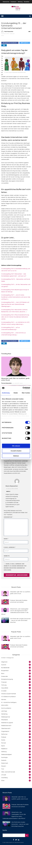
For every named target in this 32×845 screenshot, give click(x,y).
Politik (3, 740)
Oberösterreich (5, 728)
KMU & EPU (4, 705)
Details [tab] (16, 392)
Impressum (13, 1)
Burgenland (4, 670)
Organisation (5, 731)
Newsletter (26, 1)
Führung (3, 685)
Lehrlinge (4, 711)
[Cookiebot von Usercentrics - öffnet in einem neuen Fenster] (23, 388)
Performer (4, 734)
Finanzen (4, 682)
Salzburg (4, 751)
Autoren (3, 664)
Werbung (20, 1)
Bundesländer (5, 667)
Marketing (4, 714)
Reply (8, 491)
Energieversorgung (7, 679)
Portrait (3, 743)
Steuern (3, 766)
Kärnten (3, 699)
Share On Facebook (10, 43)
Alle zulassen (16, 445)
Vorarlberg (4, 777)
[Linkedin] (18, 840)
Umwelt (3, 775)
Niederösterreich (6, 725)
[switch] (27, 427)
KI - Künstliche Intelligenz (8, 702)
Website (7, 555)
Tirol (2, 769)
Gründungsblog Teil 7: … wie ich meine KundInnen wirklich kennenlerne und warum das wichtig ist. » (15, 297)
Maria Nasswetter (8, 31)
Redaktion (4, 748)
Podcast (3, 737)
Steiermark (4, 763)
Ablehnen (16, 456)
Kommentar (8, 517)
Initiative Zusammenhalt (8, 693)
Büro (2, 673)
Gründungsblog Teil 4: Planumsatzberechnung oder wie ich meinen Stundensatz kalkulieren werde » (15, 317)
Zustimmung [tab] (6, 392)
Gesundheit (4, 688)
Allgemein (4, 662)
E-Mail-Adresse (10, 547)
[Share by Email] (4, 45)
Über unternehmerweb (8, 772)
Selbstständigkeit (6, 754)
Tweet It (25, 43)
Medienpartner (5, 717)
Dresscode (4, 676)
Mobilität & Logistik (7, 722)
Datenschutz (6, 1)
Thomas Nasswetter (6, 383)
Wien (2, 780)
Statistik (3, 760)
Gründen (3, 691)
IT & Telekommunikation (8, 696)
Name (6, 538)
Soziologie (4, 757)
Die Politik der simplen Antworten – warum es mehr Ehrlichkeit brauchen (20, 620)
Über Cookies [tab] (26, 392)
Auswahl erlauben (16, 451)
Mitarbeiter (4, 719)
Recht (3, 746)
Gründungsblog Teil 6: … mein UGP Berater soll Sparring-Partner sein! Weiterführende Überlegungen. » (15, 304)
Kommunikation (6, 708)
